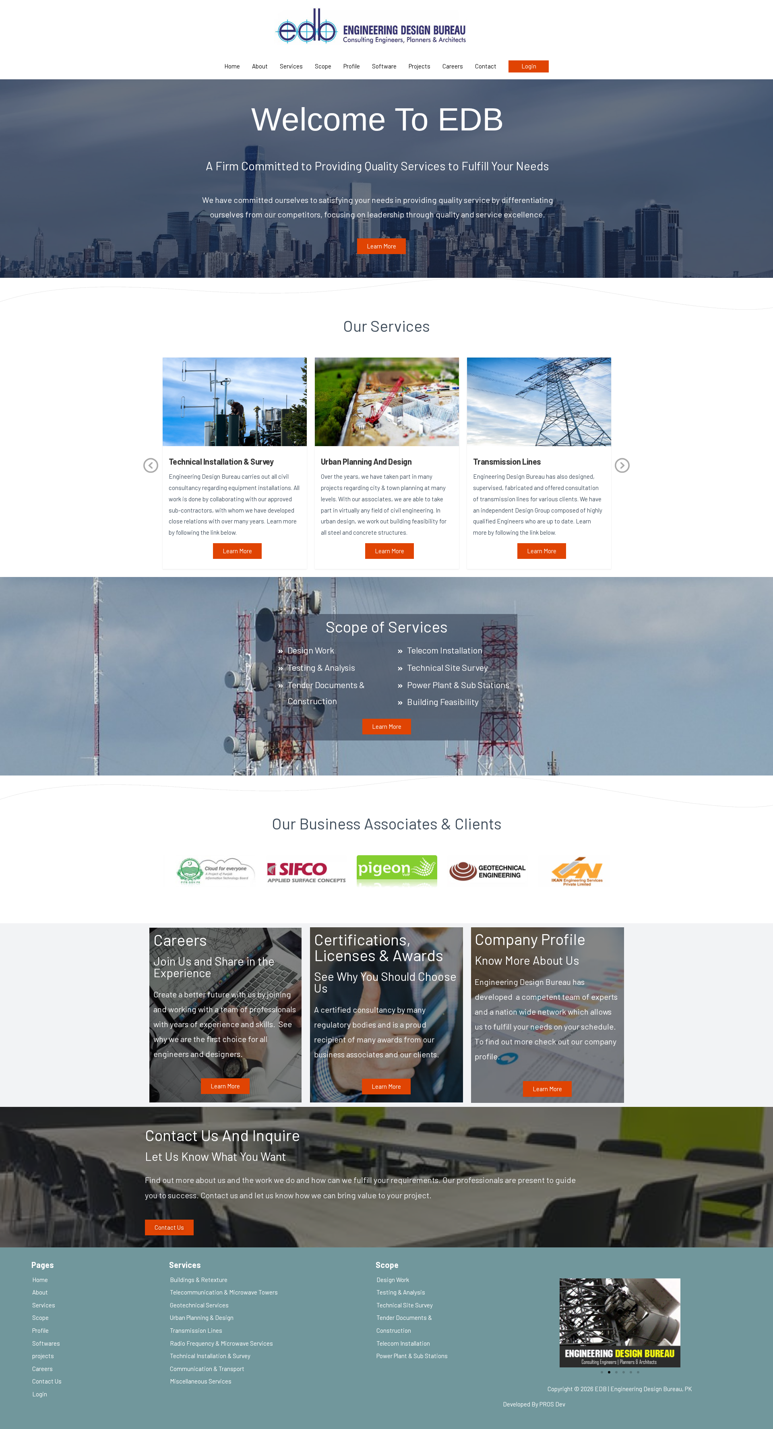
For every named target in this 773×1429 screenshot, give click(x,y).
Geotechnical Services (199, 1305)
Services (291, 66)
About (260, 66)
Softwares (46, 1343)
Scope (323, 66)
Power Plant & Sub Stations (412, 1355)
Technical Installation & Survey (210, 1355)
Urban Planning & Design (202, 1317)
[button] (381, 246)
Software (384, 66)
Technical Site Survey (404, 1305)
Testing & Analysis (400, 1292)
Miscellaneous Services (200, 1381)
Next (622, 474)
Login (528, 66)
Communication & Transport (207, 1368)
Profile (351, 66)
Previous (151, 474)
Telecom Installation (403, 1343)
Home (232, 66)
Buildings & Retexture (198, 1279)
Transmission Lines (196, 1330)
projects (43, 1355)
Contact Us (47, 1381)
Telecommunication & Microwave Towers (224, 1292)
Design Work (392, 1279)
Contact (485, 66)
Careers (452, 66)
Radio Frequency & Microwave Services (221, 1343)
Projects (419, 66)
